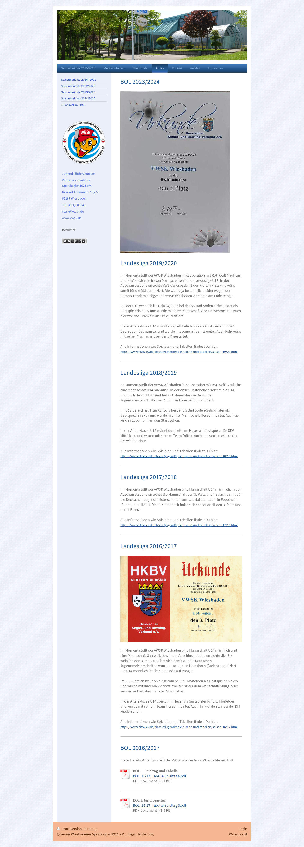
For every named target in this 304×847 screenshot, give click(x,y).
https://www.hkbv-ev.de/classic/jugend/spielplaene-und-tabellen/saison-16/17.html (179, 727)
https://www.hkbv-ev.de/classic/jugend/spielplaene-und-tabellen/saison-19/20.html (179, 352)
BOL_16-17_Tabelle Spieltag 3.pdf (159, 805)
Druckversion (72, 828)
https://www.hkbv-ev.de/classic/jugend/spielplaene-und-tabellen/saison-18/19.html (179, 456)
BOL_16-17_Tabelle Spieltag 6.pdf (159, 776)
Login (242, 828)
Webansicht (238, 834)
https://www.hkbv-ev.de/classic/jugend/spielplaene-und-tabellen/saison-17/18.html (179, 525)
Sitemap (90, 828)
